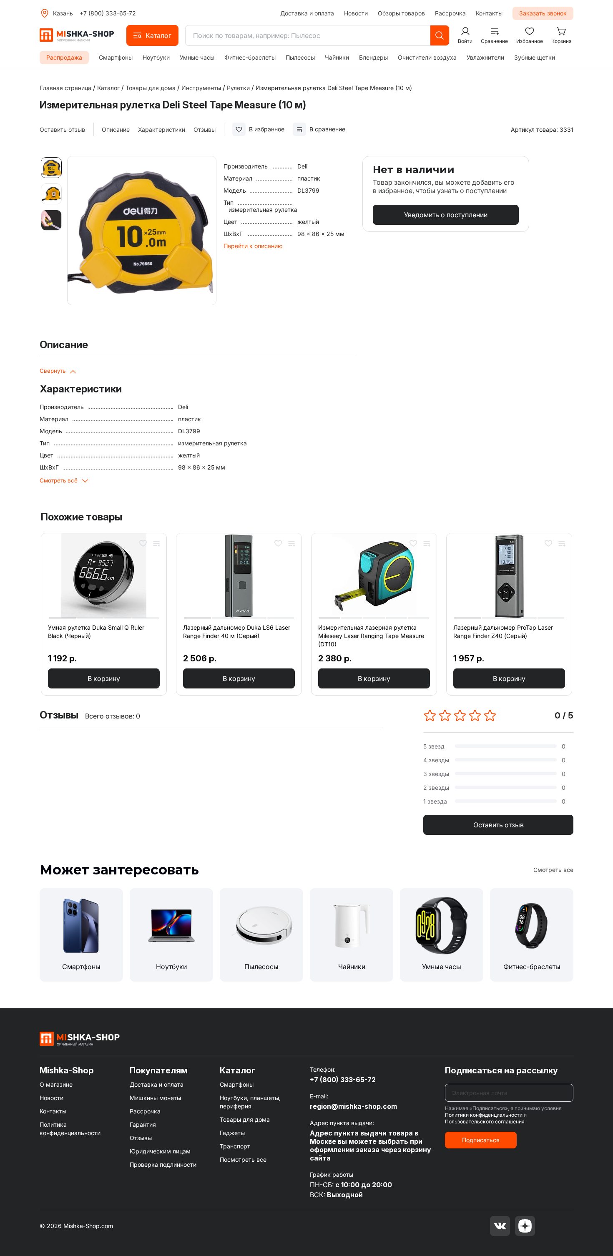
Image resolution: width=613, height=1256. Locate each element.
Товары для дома (245, 1119)
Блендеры (373, 57)
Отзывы (141, 1137)
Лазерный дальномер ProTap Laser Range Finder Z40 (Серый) (503, 631)
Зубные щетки (534, 57)
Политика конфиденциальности (70, 1128)
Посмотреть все (243, 1159)
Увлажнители (485, 57)
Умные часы (197, 57)
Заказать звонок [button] (543, 13)
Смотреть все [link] (553, 869)
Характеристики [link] (161, 129)
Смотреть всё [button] (59, 480)
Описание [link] (116, 129)
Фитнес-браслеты (250, 57)
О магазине (56, 1084)
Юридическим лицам (160, 1151)
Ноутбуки (156, 57)
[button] (152, 35)
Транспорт (235, 1146)
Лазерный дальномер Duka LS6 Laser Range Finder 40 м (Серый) (236, 631)
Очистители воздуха (427, 57)
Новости (356, 13)
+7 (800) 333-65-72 (108, 13)
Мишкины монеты (155, 1097)
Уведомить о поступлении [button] (445, 215)
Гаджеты (232, 1132)
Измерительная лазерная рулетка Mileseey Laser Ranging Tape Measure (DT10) (371, 636)
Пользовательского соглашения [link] (485, 1121)
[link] (334, 87)
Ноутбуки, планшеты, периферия (250, 1102)
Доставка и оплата (307, 13)
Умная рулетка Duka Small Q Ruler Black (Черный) (96, 631)
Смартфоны (116, 57)
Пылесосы (300, 57)
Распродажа (64, 57)
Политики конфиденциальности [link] (484, 1115)
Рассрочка (450, 13)
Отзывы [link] (204, 129)
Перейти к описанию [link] (253, 245)
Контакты (489, 13)
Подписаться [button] (481, 1139)
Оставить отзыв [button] (498, 825)
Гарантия (143, 1124)
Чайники (337, 57)
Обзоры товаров (401, 13)
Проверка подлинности (163, 1164)
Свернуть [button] (52, 370)
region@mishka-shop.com (353, 1106)
